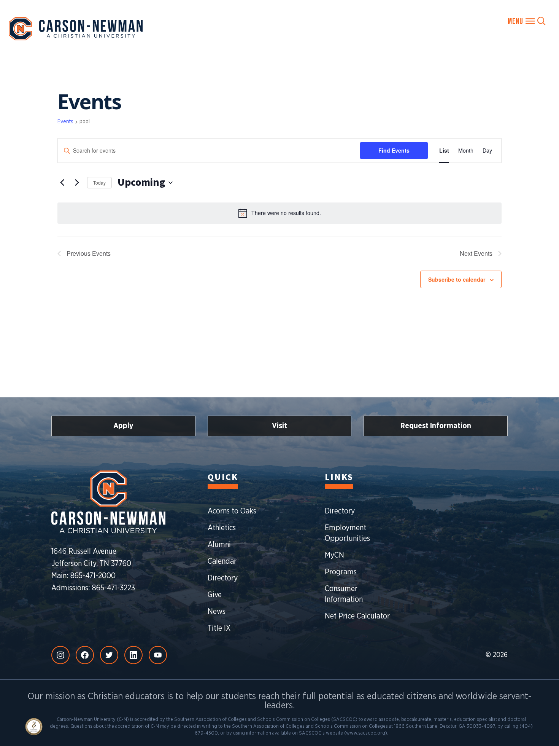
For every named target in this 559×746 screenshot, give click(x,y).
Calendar (222, 561)
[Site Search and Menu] (526, 21)
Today (99, 182)
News (217, 611)
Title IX (219, 628)
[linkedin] (133, 655)
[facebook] (85, 655)
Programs (341, 572)
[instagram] (60, 655)
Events (65, 121)
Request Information (435, 426)
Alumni (219, 544)
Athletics (222, 528)
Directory (223, 578)
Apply (123, 426)
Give (215, 595)
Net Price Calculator (357, 616)
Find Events (394, 150)
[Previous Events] (62, 182)
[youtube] (158, 655)
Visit (279, 426)
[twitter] (109, 655)
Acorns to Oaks (232, 511)
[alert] (279, 213)
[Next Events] (76, 182)
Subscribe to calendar (456, 279)
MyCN (334, 555)
